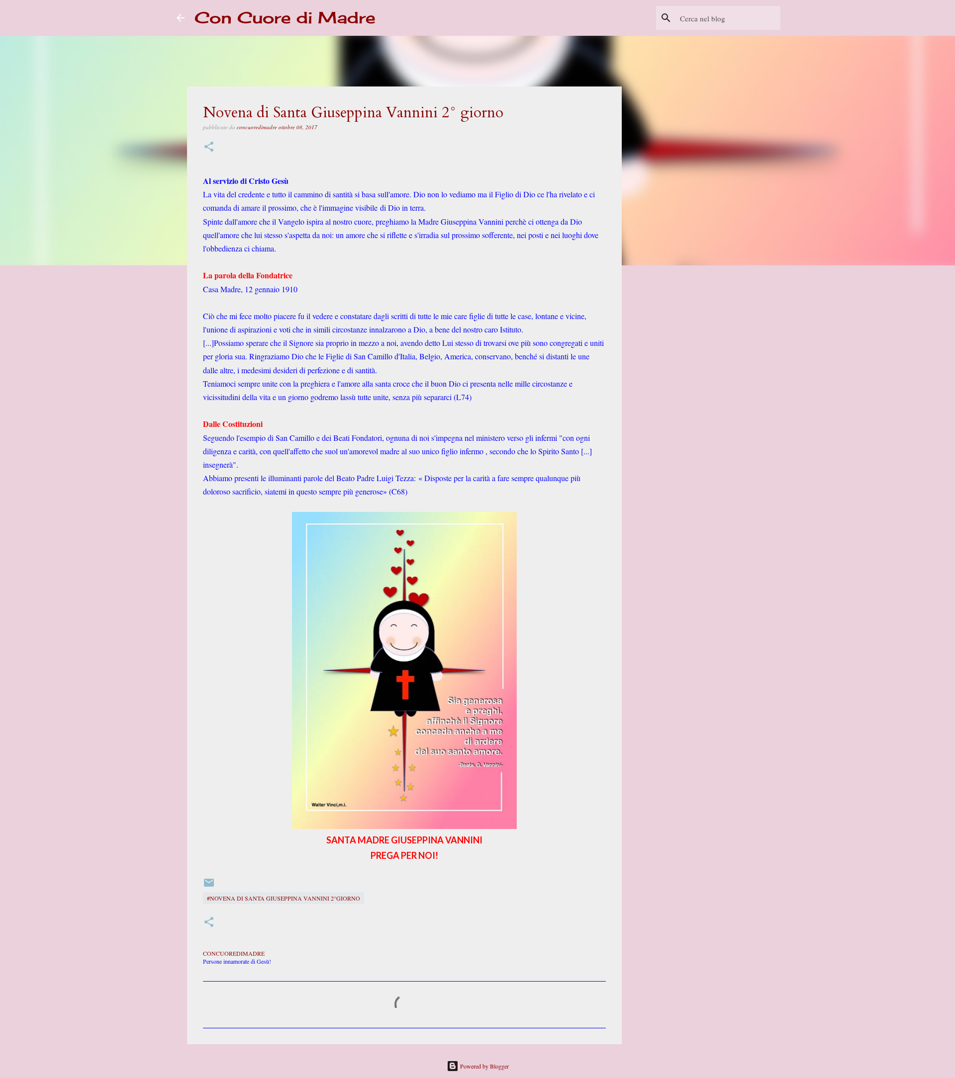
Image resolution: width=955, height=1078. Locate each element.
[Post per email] (209, 886)
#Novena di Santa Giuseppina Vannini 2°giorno (283, 898)
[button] (209, 147)
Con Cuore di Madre (285, 17)
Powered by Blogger (484, 1066)
